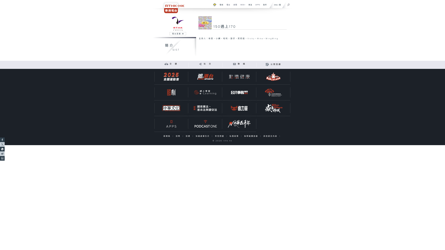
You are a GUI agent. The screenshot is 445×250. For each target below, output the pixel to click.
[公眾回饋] (267, 64)
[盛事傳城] (273, 108)
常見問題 (220, 136)
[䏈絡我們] (234, 64)
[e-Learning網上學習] (205, 92)
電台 (227, 6)
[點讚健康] (239, 77)
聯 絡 (242, 64)
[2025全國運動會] (171, 77)
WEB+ (242, 6)
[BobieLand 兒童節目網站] (273, 77)
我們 (264, 6)
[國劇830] (171, 92)
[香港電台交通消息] (166, 64)
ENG (276, 5)
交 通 (174, 64)
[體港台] (205, 77)
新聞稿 (168, 136)
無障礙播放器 (251, 136)
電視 (220, 6)
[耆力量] (239, 108)
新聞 (234, 6)
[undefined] (215, 5)
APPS (257, 6)
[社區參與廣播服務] (273, 92)
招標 (188, 136)
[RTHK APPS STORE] (171, 124)
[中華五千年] (239, 124)
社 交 (208, 64)
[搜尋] (288, 4)
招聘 (178, 136)
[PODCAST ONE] (205, 124)
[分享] (200, 64)
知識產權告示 (203, 136)
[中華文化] (171, 108)
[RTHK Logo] (172, 7)
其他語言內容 (270, 136)
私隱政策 (235, 136)
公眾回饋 (276, 64)
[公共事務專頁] (239, 92)
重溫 (249, 6)
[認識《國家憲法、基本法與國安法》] (205, 108)
